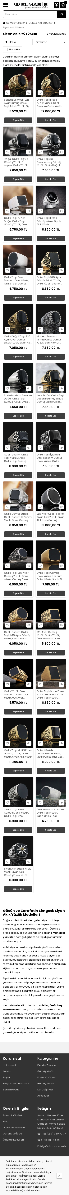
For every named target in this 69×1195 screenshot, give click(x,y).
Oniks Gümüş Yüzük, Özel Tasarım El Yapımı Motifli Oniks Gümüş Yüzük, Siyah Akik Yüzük (18, 517)
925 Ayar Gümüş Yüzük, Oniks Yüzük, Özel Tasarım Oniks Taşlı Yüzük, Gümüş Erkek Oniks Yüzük (49, 635)
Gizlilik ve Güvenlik (14, 1127)
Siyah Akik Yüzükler (14, 27)
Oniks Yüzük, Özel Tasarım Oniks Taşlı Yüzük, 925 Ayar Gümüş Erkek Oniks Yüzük (16, 695)
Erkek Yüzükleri (46, 1077)
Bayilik (7, 1077)
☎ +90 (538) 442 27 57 (51, 1134)
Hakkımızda (10, 1065)
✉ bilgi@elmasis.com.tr (51, 1146)
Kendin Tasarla (46, 1065)
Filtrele (11, 42)
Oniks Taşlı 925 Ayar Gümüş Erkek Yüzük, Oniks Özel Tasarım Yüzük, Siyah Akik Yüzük (51, 280)
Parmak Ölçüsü (12, 1115)
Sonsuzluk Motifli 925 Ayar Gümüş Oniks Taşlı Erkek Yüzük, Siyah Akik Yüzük (18, 103)
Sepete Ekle (18, 120)
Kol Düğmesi (45, 1089)
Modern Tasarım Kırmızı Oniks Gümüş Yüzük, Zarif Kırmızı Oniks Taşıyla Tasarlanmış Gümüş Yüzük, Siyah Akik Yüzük (51, 340)
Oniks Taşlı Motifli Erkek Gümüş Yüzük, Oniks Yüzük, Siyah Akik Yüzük (18, 754)
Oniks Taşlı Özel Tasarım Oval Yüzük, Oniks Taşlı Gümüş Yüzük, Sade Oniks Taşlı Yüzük (16, 280)
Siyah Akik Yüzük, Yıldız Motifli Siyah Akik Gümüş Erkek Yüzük (17, 872)
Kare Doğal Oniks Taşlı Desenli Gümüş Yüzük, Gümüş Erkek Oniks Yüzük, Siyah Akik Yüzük (51, 399)
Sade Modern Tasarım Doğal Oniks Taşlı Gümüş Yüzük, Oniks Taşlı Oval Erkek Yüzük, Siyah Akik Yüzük (18, 399)
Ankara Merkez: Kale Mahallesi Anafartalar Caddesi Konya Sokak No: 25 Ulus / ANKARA (51, 1122)
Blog (5, 1121)
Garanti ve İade (12, 1133)
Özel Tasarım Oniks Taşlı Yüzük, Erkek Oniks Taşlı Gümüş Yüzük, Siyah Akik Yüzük (18, 458)
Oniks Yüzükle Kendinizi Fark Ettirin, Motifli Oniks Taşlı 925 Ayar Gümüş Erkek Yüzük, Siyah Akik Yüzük (51, 754)
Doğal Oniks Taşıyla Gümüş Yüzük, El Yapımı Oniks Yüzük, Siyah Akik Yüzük (16, 162)
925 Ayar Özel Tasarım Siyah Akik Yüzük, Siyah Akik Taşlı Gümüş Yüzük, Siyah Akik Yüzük (51, 517)
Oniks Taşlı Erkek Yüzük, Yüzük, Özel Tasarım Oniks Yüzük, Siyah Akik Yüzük (49, 103)
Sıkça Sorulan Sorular (16, 1083)
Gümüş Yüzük (45, 1071)
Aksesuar (43, 1095)
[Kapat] (59, 1176)
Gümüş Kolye (45, 1083)
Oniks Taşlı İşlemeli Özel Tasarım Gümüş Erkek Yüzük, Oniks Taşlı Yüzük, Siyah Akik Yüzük (50, 458)
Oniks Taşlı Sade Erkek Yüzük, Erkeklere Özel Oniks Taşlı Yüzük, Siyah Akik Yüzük (50, 695)
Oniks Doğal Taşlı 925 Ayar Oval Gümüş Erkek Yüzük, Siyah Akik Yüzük (18, 340)
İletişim (7, 1071)
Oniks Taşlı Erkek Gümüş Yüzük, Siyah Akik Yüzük (49, 221)
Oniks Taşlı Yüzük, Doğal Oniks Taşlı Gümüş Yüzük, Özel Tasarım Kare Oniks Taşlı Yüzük (16, 221)
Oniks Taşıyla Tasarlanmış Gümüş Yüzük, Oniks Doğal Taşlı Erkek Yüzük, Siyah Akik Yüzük (51, 162)
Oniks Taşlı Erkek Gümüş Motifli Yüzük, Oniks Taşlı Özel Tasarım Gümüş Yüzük (17, 813)
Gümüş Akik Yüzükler (40, 22)
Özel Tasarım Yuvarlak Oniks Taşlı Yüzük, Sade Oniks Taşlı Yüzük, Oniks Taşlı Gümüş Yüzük (50, 813)
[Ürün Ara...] (61, 14)
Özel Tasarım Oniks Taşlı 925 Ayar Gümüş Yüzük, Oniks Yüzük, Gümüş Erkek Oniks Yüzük (17, 635)
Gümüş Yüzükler (15, 22)
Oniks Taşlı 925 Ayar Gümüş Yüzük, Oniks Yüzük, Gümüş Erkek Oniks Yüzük (16, 576)
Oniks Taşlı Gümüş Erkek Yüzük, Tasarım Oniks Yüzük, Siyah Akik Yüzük (51, 576)
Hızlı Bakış (28, 92)
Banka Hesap (11, 1089)
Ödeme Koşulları (13, 1139)
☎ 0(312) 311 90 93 (48, 1140)
